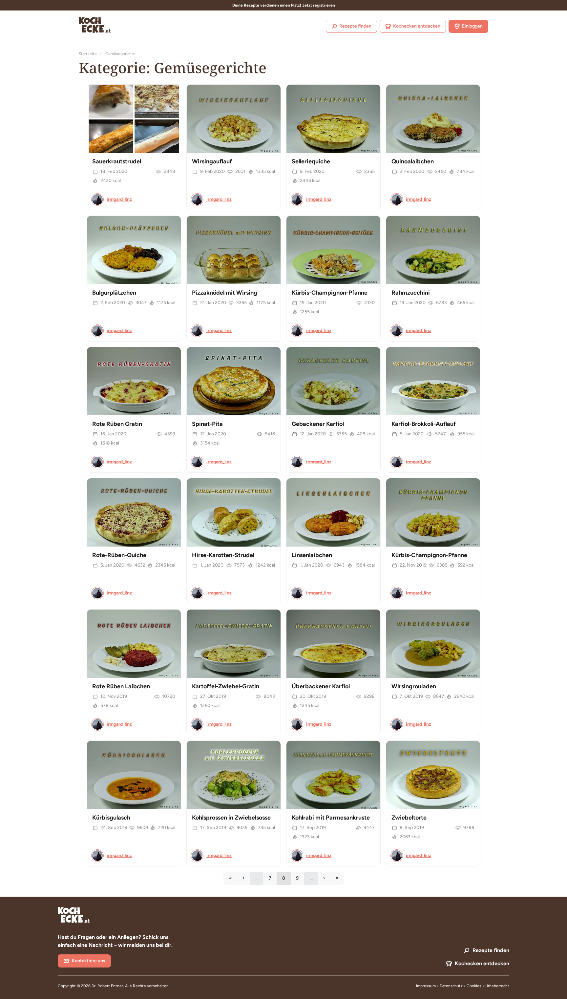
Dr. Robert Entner (107, 986)
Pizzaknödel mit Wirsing (224, 292)
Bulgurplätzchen (114, 292)
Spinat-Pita (207, 423)
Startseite (88, 54)
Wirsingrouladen (413, 686)
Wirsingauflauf (212, 161)
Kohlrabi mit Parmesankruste (331, 817)
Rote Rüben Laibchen (121, 686)
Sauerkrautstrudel (116, 161)
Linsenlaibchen (312, 555)
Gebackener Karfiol (318, 423)
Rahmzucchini (410, 292)
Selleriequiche (311, 161)
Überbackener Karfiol (321, 686)
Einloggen (472, 26)
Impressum (426, 986)
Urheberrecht (497, 986)
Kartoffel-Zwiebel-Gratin (225, 686)
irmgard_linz (119, 199)
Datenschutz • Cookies (461, 986)
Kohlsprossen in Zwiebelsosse (231, 817)
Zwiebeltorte (409, 817)
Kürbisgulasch (111, 817)
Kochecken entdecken (416, 26)
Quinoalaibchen (412, 161)
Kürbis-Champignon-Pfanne (330, 292)
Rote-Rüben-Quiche (119, 555)
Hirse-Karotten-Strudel (223, 555)
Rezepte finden (355, 26)
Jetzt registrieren (318, 5)
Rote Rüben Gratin (117, 423)
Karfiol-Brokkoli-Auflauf (423, 423)
